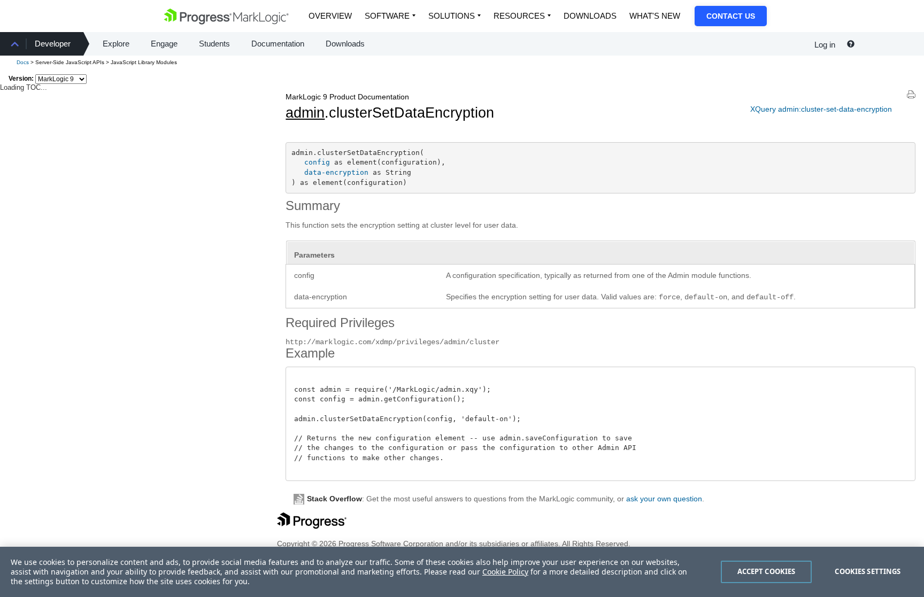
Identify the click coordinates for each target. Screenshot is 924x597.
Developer (53, 43)
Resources (519, 15)
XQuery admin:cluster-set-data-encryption (821, 109)
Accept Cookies (766, 571)
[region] (462, 572)
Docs (23, 62)
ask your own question (664, 498)
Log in (824, 44)
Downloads (590, 15)
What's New (654, 15)
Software (387, 15)
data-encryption (336, 172)
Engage (164, 43)
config (317, 162)
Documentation (277, 43)
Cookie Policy (505, 572)
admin (305, 113)
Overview (330, 15)
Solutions (451, 15)
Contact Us (730, 16)
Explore (116, 43)
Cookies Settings (867, 571)
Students (214, 43)
